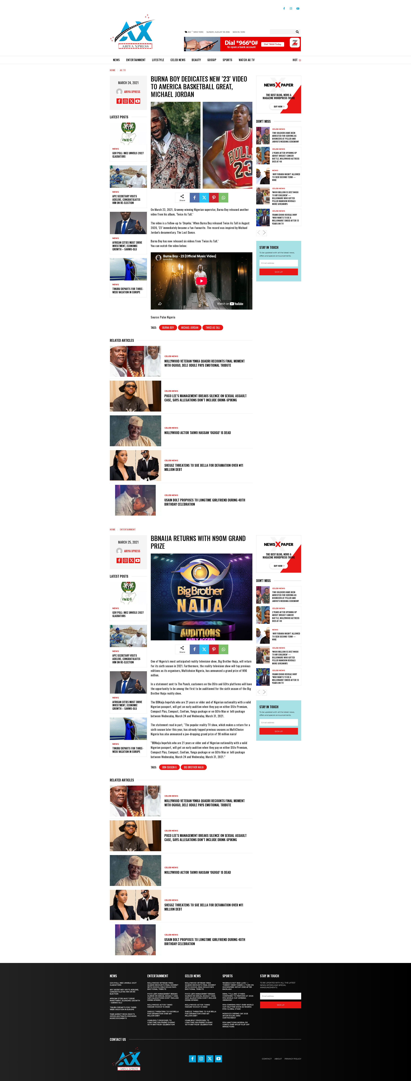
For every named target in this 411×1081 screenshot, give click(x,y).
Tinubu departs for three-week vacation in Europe (127, 290)
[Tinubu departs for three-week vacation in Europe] (128, 269)
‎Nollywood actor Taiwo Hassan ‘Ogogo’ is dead (197, 432)
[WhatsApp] (223, 197)
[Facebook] (284, 7)
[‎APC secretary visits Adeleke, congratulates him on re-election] (128, 176)
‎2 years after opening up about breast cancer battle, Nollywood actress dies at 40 (285, 157)
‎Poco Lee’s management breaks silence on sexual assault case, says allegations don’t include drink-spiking (205, 397)
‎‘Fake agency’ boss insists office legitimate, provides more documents (123, 1016)
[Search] (297, 31)
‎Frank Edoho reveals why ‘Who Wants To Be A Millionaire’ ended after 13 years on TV (285, 219)
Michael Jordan (189, 328)
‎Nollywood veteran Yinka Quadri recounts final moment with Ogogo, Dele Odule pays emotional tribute (204, 363)
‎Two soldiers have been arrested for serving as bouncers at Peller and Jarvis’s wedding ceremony (285, 137)
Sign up (279, 272)
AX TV (123, 70)
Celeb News (171, 356)
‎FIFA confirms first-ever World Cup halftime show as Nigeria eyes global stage (238, 1007)
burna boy (168, 328)
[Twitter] (131, 101)
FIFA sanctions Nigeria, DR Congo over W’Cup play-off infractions (236, 1024)
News (115, 149)
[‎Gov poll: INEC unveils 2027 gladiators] (128, 134)
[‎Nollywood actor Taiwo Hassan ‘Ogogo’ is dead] (135, 430)
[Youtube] (298, 7)
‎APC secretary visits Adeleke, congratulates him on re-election (126, 199)
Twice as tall (213, 328)
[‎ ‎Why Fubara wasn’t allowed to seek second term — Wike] (263, 175)
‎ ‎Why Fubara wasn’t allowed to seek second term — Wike (286, 177)
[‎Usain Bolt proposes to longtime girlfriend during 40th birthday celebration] (135, 500)
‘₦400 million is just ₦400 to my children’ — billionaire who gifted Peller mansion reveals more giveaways (285, 198)
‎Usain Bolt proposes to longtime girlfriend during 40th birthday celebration (204, 502)
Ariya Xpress (132, 92)
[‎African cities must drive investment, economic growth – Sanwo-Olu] (128, 223)
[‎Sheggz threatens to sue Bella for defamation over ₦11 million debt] (135, 465)
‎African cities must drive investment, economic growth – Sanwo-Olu (127, 246)
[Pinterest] (214, 197)
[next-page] (264, 233)
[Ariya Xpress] (120, 91)
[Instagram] (291, 7)
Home (112, 70)
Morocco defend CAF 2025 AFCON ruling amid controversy (235, 1016)
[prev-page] (258, 233)
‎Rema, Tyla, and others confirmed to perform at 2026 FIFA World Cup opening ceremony (238, 997)
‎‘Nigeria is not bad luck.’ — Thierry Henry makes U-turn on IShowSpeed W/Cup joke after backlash (238, 986)
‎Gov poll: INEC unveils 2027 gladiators (128, 154)
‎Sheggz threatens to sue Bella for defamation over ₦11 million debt (203, 467)
